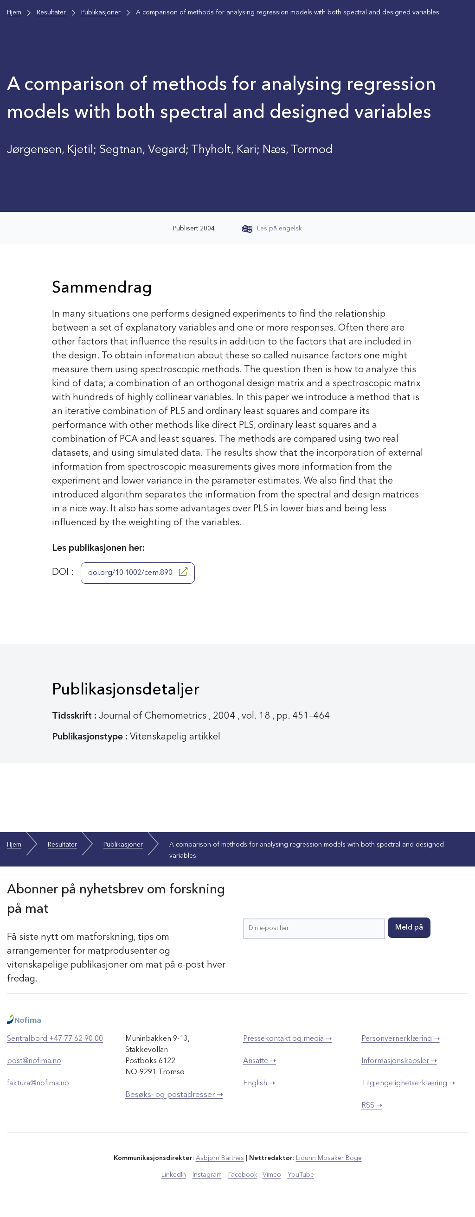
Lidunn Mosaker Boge (329, 1158)
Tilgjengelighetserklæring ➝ (408, 1083)
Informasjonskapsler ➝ (399, 1061)
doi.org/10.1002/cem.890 (131, 573)
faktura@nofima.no (38, 1083)
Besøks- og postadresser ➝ (174, 1095)
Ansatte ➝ (259, 1061)
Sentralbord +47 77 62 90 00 (55, 1039)
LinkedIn (173, 1175)
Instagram (207, 1175)
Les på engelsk (279, 228)
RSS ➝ (371, 1105)
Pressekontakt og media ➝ (287, 1039)
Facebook (242, 1175)
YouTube (301, 1175)
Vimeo (272, 1175)
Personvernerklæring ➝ (400, 1039)
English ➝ (259, 1083)
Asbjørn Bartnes (220, 1158)
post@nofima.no (34, 1061)
